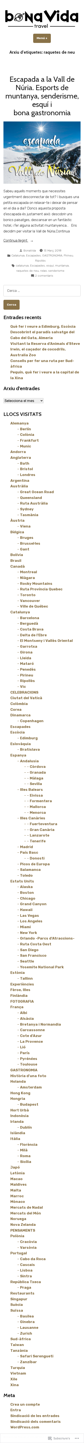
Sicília (25, 1162)
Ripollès (40, 260)
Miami (25, 927)
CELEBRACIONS (24, 692)
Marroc (17, 1196)
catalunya (22, 265)
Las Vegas (29, 915)
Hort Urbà (19, 1110)
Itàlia (15, 1139)
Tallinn (26, 978)
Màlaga (36, 778)
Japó (15, 1167)
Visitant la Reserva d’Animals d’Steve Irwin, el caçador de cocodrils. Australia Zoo (45, 349)
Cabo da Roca (33, 1259)
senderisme (56, 270)
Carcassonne (32, 1030)
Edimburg (29, 738)
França (16, 1007)
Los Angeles (31, 921)
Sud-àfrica (20, 1339)
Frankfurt (29, 440)
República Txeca (25, 1282)
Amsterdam (31, 1087)
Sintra (26, 1276)
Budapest (29, 1104)
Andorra (18, 452)
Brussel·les (30, 543)
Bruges (26, 537)
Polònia (17, 1236)
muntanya (62, 265)
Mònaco (17, 1201)
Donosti (37, 858)
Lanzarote (39, 835)
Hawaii (26, 910)
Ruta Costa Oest (35, 944)
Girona (26, 652)
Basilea (27, 1316)
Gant (24, 549)
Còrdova (38, 766)
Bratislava (30, 749)
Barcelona (29, 618)
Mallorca (38, 807)
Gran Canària (42, 830)
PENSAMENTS (22, 1230)
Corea (16, 709)
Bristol (26, 469)
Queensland (31, 498)
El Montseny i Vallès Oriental (46, 640)
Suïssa (16, 1310)
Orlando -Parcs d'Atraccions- (47, 938)
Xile (13, 1379)
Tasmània (29, 515)
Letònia (17, 1173)
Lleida (25, 658)
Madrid (26, 847)
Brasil (15, 560)
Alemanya (19, 423)
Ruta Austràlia (34, 503)
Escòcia (17, 732)
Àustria (17, 520)
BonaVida (29, 250)
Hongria (17, 1098)
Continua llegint (15, 240)
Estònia (17, 972)
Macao (16, 1179)
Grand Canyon (33, 904)
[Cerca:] (42, 290)
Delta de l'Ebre (33, 635)
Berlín (25, 429)
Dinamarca (20, 715)
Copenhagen (32, 721)
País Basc (29, 852)
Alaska (26, 887)
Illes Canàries (32, 818)
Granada (38, 772)
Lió (23, 1047)
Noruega (18, 1219)
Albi (23, 1013)
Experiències (22, 984)
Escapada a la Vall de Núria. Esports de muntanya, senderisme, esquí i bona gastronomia (42, 96)
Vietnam (18, 1373)
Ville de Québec (34, 606)
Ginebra (27, 1322)
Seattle (27, 961)
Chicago (27, 898)
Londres (27, 475)
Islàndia (17, 1133)
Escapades (33, 255)
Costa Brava (32, 629)
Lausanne (29, 1327)
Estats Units (22, 881)
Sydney (27, 509)
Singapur (18, 1299)
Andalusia (29, 761)
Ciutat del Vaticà (26, 698)
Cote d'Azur (31, 1036)
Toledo (26, 875)
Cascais (27, 1265)
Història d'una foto (28, 1076)
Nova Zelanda (23, 1224)
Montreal (28, 572)
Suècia (16, 1304)
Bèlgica (17, 532)
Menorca (38, 812)
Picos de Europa (35, 864)
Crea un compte (25, 1404)
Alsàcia (27, 1018)
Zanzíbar (28, 1362)
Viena (25, 526)
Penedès (28, 669)
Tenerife (38, 841)
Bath (24, 463)
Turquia (17, 1368)
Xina (14, 1385)
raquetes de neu (27, 270)
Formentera (41, 801)
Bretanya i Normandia (40, 1024)
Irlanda (17, 1121)
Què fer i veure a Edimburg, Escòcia (43, 326)
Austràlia (19, 486)
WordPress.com (24, 1427)
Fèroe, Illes (20, 990)
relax (43, 270)
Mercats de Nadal (26, 1207)
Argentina (19, 480)
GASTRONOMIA (52, 255)
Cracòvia (28, 1242)
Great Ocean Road (37, 492)
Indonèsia (19, 1116)
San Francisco (33, 955)
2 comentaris (44, 276)
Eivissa (36, 795)
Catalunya (18, 255)
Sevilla (36, 784)
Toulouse (28, 1064)
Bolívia (16, 555)
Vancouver (30, 601)
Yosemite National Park (42, 967)
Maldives (18, 1184)
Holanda (18, 1081)
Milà (24, 1150)
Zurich (26, 1333)
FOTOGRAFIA (22, 1001)
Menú (44, 38)
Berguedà (29, 623)
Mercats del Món (25, 1213)
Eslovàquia (20, 744)
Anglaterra (20, 457)
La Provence (31, 1041)
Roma (25, 1156)
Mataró (27, 663)
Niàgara (27, 578)
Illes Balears (31, 789)
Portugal (18, 1253)
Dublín (26, 1127)
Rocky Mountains (36, 583)
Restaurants (22, 1293)
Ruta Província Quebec (41, 589)
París (25, 1053)
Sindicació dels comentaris (35, 1421)
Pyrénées (28, 1058)
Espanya (18, 755)
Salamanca (30, 869)
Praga (25, 1287)
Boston (27, 892)
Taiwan (17, 1345)
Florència (28, 1144)
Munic (25, 446)
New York (28, 933)
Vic (23, 686)
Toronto (28, 595)
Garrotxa (28, 646)
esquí (50, 265)
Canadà (17, 566)
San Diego (29, 950)
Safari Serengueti (36, 1356)
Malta (15, 1190)
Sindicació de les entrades (34, 1416)
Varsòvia (28, 1247)
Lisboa (26, 1270)
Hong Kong (20, 1093)
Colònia (27, 434)
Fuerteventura (43, 824)
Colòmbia (19, 704)
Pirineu (68, 255)
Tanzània (19, 1350)
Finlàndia (19, 995)
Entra (15, 1410)
